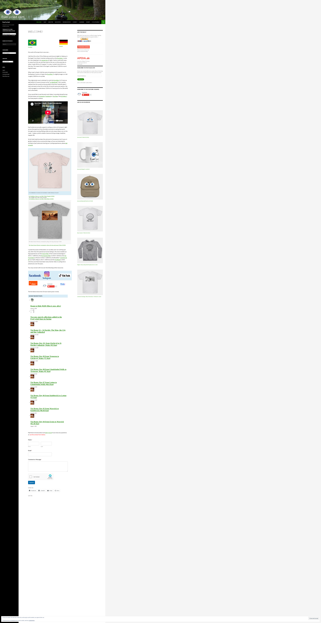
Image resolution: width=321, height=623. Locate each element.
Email (30, 450)
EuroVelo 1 (60, 58)
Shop (45, 22)
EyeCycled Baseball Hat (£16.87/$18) (85, 201)
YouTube (55, 96)
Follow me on (34, 283)
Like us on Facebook (83, 102)
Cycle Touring (95, 22)
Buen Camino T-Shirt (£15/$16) (83, 232)
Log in (4, 70)
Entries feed (5, 72)
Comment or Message (35, 459)
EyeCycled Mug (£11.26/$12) (83, 169)
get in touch (48, 432)
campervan (44, 60)
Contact (75, 22)
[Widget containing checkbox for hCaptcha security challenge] (40, 477)
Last (42, 446)
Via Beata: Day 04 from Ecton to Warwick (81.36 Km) (47, 423)
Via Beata (57, 259)
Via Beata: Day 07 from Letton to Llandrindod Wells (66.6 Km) (43, 383)
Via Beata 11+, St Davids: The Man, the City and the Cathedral (48, 331)
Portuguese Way (46, 255)
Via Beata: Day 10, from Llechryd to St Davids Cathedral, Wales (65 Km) (45, 344)
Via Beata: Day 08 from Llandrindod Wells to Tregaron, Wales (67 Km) (48, 370)
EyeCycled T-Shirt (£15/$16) (83, 137)
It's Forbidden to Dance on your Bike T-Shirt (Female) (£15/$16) (41, 196)
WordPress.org (6, 76)
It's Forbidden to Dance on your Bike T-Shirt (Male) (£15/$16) (41, 198)
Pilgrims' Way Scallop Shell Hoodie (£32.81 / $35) (87, 264)
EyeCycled (6, 22)
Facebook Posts (67, 22)
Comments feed (6, 74)
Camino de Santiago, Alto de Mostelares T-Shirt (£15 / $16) (89, 296)
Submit (31, 482)
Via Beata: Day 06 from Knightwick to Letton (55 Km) (48, 396)
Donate (88, 22)
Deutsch (61, 46)
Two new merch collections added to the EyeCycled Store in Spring (46, 318)
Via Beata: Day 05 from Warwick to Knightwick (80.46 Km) (44, 409)
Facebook (48, 96)
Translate (13, 35)
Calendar (81, 22)
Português (30, 47)
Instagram (42, 96)
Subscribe (80, 79)
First (29, 446)
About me (50, 22)
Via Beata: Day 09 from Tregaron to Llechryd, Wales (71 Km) (44, 357)
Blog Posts (58, 22)
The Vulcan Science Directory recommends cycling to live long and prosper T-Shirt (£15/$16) (47, 245)
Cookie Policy (32, 620)
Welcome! (38, 22)
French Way (45, 253)
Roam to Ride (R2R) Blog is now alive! (45, 306)
